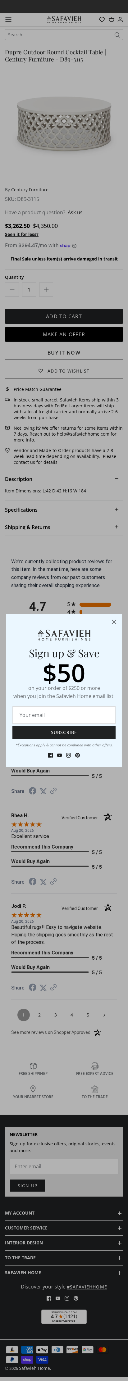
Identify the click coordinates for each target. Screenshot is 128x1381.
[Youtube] (59, 755)
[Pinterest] (77, 755)
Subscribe (64, 732)
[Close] (114, 622)
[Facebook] (50, 755)
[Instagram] (68, 755)
